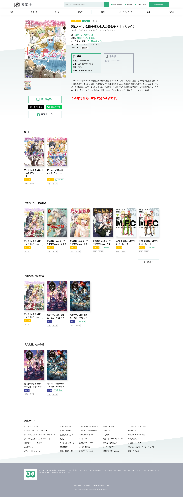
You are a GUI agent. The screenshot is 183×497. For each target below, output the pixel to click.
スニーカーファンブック (137, 426)
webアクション (29, 447)
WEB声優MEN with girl (111, 451)
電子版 (95, 21)
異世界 (84, 48)
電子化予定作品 (133, 451)
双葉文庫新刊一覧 (66, 451)
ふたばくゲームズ (134, 443)
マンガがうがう (65, 426)
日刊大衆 (106, 435)
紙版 (85, 21)
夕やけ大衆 (132, 430)
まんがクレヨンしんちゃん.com (35, 430)
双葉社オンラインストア (33, 443)
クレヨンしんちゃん (31, 426)
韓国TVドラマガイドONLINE (113, 439)
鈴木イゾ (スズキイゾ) (84, 35)
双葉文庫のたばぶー (86, 435)
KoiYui (62, 439)
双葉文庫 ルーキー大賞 (136, 435)
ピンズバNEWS (84, 447)
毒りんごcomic (65, 431)
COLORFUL (64, 447)
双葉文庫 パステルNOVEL (88, 430)
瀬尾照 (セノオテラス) (86, 38)
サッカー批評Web (109, 447)
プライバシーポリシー (100, 486)
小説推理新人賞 (133, 439)
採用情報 (86, 486)
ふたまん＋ (107, 430)
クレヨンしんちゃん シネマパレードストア (39, 435)
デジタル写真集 (108, 426)
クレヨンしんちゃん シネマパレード (37, 439)
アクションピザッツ (67, 443)
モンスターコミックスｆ (89, 44)
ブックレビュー (84, 439)
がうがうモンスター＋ (32, 451)
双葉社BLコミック (66, 435)
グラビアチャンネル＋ (87, 451)
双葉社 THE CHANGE (87, 443)
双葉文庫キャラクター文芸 (88, 426)
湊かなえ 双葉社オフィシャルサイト (141, 447)
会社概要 (77, 486)
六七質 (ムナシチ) (95, 41)
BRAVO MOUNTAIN (110, 443)
